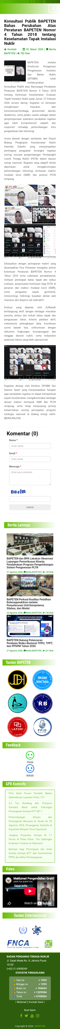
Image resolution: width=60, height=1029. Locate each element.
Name (12, 440)
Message (14, 466)
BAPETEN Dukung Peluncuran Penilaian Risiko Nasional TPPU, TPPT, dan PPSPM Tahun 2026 (30, 643)
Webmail (21, 1002)
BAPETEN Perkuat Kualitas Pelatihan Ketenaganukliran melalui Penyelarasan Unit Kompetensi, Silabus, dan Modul (29, 604)
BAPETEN (40, 1026)
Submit (30, 507)
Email (12, 453)
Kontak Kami (36, 1002)
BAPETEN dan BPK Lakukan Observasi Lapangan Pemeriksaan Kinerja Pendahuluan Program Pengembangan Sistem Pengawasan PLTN (30, 563)
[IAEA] (23, 929)
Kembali (11, 49)
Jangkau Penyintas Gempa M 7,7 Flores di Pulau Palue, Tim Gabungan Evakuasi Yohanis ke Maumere (30, 839)
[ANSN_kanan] (48, 943)
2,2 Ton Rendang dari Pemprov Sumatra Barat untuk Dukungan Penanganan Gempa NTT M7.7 (30, 807)
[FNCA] (23, 943)
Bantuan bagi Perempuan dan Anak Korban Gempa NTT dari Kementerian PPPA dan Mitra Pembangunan (30, 853)
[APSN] (37, 929)
